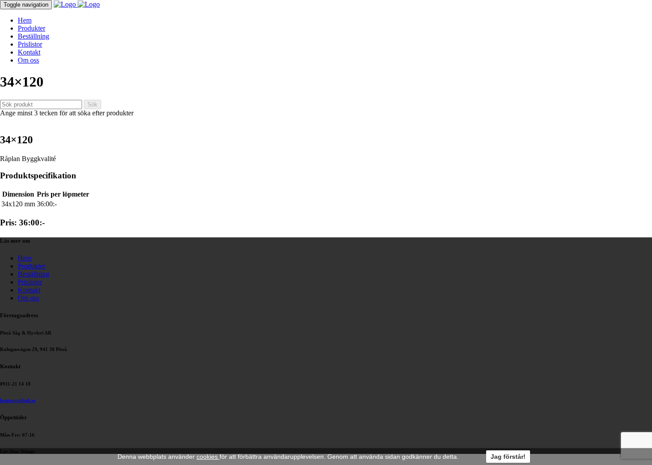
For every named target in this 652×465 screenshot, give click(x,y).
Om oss (28, 60)
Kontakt (29, 52)
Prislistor (30, 44)
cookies (208, 456)
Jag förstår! (508, 456)
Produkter (31, 28)
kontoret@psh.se (17, 400)
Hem (24, 20)
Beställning (33, 36)
